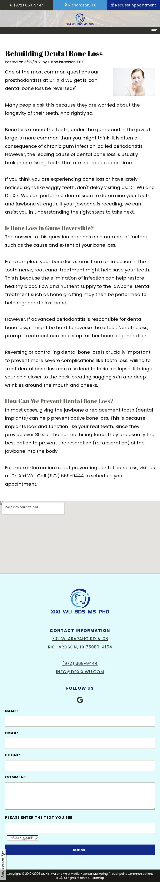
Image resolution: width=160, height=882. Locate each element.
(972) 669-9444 (80, 663)
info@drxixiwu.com (80, 672)
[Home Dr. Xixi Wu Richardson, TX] (80, 19)
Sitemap (98, 878)
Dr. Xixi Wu (48, 874)
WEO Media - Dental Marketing (85, 874)
